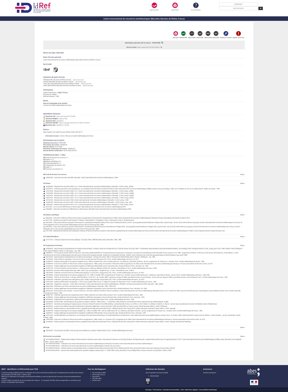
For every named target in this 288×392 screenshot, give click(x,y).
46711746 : (49, 220)
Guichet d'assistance (209, 373)
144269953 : (50, 186)
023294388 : (50, 302)
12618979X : (50, 270)
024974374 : (50, 288)
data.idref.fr (96, 376)
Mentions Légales (191, 390)
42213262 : (49, 207)
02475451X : (50, 189)
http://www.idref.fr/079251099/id (148, 47)
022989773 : (50, 261)
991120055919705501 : (53, 348)
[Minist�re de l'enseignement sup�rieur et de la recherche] (253, 385)
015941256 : (50, 282)
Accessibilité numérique (208, 390)
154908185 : (50, 264)
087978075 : (50, 299)
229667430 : (50, 284)
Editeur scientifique (52, 161)
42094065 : (49, 209)
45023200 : (49, 222)
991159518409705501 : (53, 346)
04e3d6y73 (60, 121)
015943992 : (50, 277)
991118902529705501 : (53, 344)
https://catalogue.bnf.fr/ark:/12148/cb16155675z (74, 123)
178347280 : (50, 319)
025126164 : (50, 257)
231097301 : (50, 308)
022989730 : (50, 311)
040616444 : (50, 286)
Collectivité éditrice (52, 163)
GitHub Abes (96, 380)
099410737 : (50, 291)
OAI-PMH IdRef (97, 378)
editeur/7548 (63, 119)
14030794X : (50, 178)
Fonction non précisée (53, 169)
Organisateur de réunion (54, 165)
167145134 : (50, 200)
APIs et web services (98, 375)
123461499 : (50, 202)
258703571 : (50, 304)
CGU (182, 390)
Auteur (48, 159)
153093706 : (50, 279)
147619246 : (50, 191)
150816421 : (50, 204)
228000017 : (50, 313)
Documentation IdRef (99, 373)
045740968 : (50, 275)
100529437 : (50, 330)
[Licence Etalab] (148, 384)
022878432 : (50, 249)
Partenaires (157, 390)
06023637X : (50, 306)
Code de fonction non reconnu (55, 157)
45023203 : (49, 227)
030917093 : (50, 315)
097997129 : (50, 268)
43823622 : (49, 218)
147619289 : (50, 193)
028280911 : (50, 253)
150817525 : (50, 198)
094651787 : (50, 295)
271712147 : (50, 240)
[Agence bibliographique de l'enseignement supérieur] (253, 376)
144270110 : (50, 195)
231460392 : (50, 322)
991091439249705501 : (53, 350)
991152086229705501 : (53, 339)
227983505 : (50, 297)
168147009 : (50, 273)
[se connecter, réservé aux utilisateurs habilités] (260, 8)
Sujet (47, 167)
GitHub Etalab (154, 376)
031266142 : (50, 266)
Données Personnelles (171, 390)
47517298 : (49, 231)
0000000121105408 (62, 125)
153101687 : (50, 259)
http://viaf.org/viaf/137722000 (65, 116)
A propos (148, 390)
